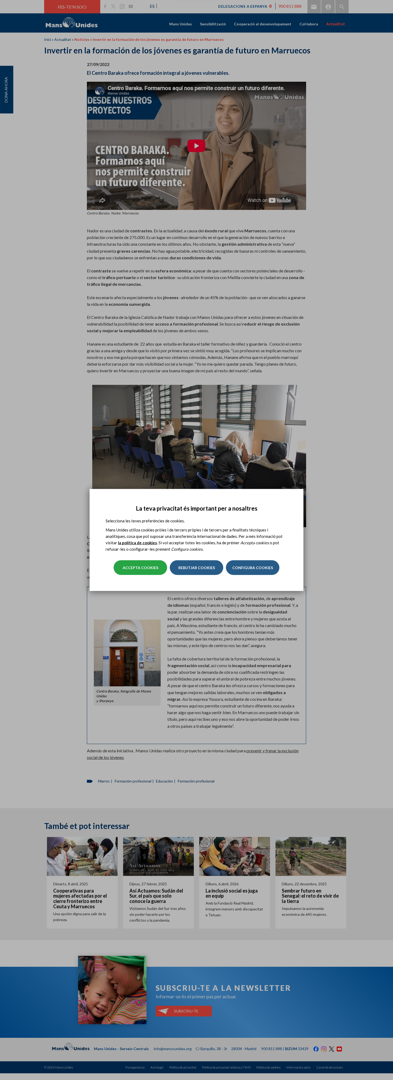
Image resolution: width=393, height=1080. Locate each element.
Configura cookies (252, 567)
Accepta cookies (140, 567)
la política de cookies (137, 542)
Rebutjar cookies (196, 567)
